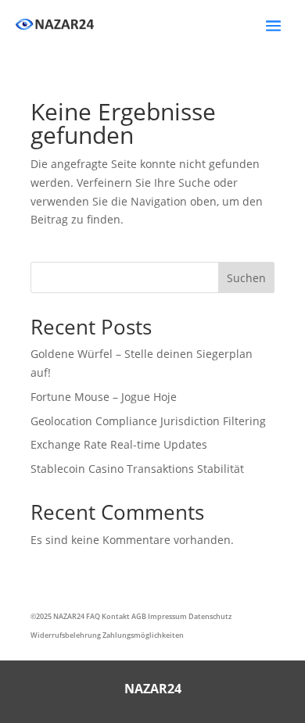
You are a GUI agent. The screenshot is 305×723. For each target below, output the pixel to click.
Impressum (167, 616)
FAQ (93, 616)
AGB (138, 616)
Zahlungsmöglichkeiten (143, 635)
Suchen (246, 277)
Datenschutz (209, 616)
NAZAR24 (68, 616)
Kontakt (116, 616)
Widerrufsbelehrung (65, 635)
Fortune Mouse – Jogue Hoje (103, 396)
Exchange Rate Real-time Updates (118, 444)
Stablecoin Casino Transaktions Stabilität (137, 468)
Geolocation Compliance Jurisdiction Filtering (148, 420)
